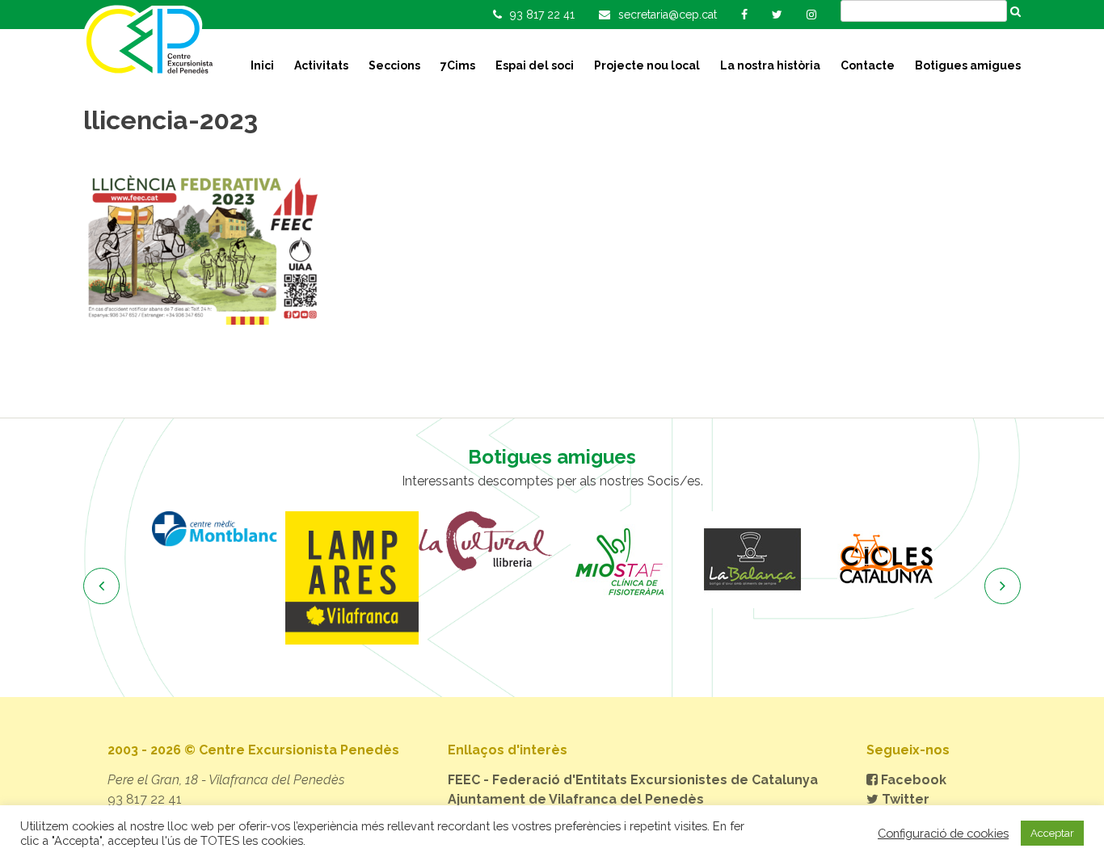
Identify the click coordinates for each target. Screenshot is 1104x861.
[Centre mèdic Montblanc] (218, 528)
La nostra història (770, 65)
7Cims (457, 65)
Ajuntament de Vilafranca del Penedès (576, 799)
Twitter (904, 799)
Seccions (394, 65)
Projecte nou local (647, 65)
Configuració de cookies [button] (943, 833)
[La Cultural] (485, 541)
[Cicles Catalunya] (885, 559)
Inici (262, 65)
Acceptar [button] (1052, 833)
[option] (218, 528)
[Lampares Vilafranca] (352, 578)
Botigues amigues (968, 65)
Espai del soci (534, 65)
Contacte (868, 65)
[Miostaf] (618, 559)
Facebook (912, 780)
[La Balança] (752, 559)
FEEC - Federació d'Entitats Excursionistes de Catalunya (633, 780)
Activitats (321, 65)
